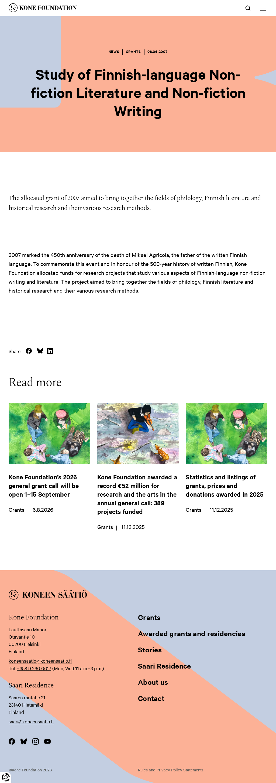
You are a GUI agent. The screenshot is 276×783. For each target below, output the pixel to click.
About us (153, 682)
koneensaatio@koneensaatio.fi (40, 660)
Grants (149, 617)
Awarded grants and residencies (191, 633)
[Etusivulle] (84, 8)
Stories (150, 649)
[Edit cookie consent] (5, 777)
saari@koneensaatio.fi (31, 721)
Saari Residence (164, 665)
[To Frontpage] (138, 596)
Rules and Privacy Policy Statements (170, 769)
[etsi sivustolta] (248, 7)
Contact (151, 698)
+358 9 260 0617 (34, 668)
